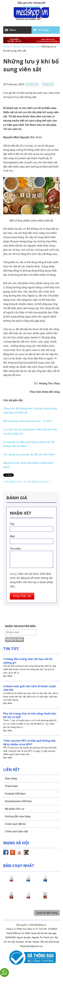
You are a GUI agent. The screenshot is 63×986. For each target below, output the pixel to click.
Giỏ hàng (43, 30)
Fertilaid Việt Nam (15, 793)
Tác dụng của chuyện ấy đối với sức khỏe (29, 454)
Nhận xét (48, 84)
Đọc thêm (7, 676)
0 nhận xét (32, 84)
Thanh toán (11, 786)
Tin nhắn (15, 548)
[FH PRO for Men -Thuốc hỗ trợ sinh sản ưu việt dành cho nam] (28, 881)
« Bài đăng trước (13, 481)
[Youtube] (19, 853)
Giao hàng (11, 778)
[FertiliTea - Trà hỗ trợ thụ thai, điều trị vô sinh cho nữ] (45, 898)
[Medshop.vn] (31, 13)
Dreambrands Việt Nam (18, 801)
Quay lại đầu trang (46, 912)
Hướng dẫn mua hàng (17, 816)
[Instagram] (26, 853)
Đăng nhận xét (22, 596)
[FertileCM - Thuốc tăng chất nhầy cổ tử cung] (28, 898)
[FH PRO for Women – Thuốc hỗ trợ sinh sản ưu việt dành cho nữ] (11, 881)
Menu (12, 30)
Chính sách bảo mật (16, 831)
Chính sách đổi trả (15, 824)
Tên (12, 524)
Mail (12, 536)
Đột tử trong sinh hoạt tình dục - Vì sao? (27, 421)
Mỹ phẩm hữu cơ (14, 808)
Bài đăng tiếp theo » (38, 481)
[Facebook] (5, 853)
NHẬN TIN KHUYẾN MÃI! (20, 626)
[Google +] (12, 853)
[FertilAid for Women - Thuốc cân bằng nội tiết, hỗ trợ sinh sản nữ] (11, 898)
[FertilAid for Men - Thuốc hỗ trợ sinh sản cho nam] (45, 881)
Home (6, 46)
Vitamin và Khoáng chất (26, 46)
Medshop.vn (40, 925)
